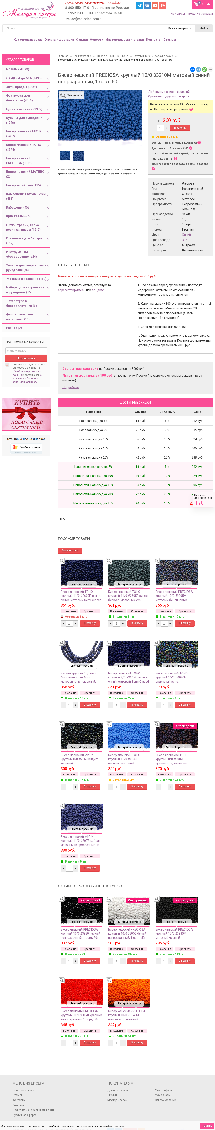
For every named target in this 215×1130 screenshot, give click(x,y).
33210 (186, 240)
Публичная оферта (25, 1115)
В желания (69, 611)
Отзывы (18, 1095)
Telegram (139, 5)
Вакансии (19, 1105)
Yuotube (155, 5)
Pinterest (162, 5)
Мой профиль (164, 1090)
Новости (96, 39)
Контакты (153, 39)
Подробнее (70, 387)
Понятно (207, 1125)
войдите (98, 290)
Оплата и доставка (59, 39)
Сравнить (204, 499)
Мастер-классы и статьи (124, 39)
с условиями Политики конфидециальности (27, 379)
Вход (191, 13)
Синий (186, 235)
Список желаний (165, 1100)
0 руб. (206, 4)
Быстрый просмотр (82, 584)
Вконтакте (147, 5)
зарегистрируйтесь (71, 290)
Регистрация (205, 13)
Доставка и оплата (120, 1090)
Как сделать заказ (28, 39)
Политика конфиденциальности (33, 1109)
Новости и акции (23, 1090)
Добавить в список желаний (169, 92)
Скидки (82, 39)
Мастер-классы (118, 1100)
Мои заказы (178, 13)
